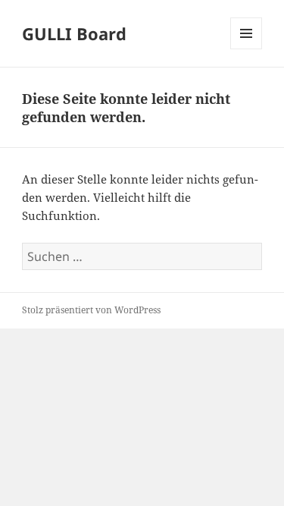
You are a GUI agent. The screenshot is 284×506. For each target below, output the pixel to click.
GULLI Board (74, 33)
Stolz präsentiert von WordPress (91, 309)
